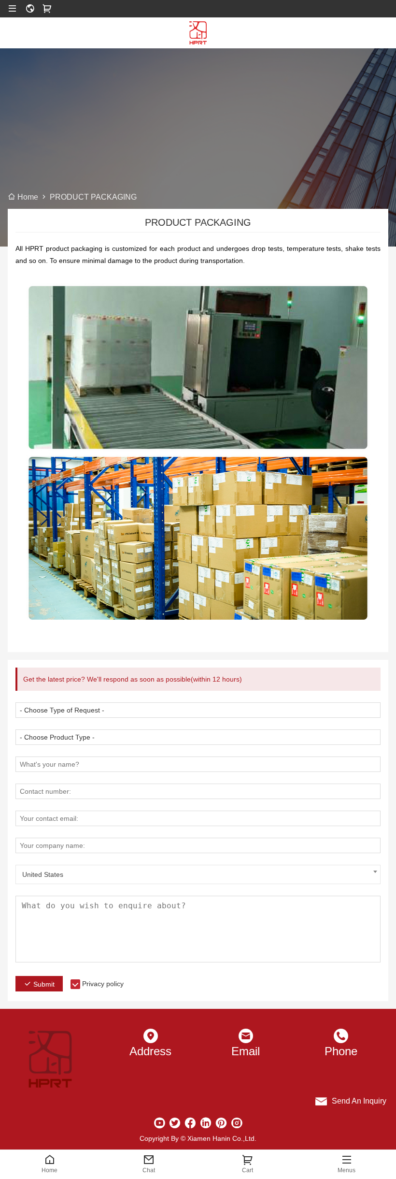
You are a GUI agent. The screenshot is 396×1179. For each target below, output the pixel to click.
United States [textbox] (42, 874)
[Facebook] (190, 1123)
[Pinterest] (221, 1123)
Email (245, 1051)
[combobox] (198, 874)
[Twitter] (175, 1123)
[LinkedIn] (206, 1123)
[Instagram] (236, 1123)
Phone (341, 1051)
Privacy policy (103, 984)
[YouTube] (159, 1123)
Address (150, 1051)
